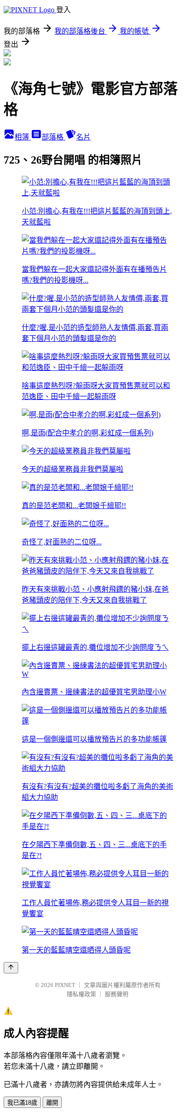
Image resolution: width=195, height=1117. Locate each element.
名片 (83, 137)
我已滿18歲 (22, 1102)
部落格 (53, 137)
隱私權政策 (81, 994)
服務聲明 (116, 994)
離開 (52, 1102)
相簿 (23, 137)
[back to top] (11, 967)
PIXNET (65, 985)
